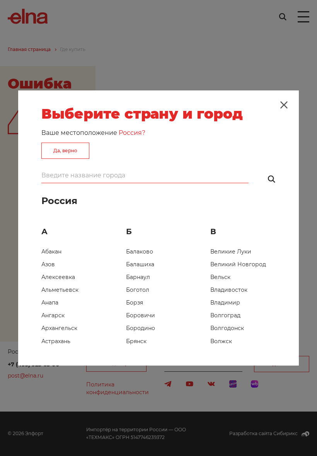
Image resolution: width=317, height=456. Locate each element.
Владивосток (228, 289)
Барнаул (138, 277)
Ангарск (53, 315)
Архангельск (59, 328)
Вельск (220, 277)
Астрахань (55, 341)
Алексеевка (58, 277)
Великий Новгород (238, 264)
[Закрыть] (283, 105)
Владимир (225, 302)
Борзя (134, 302)
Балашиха (140, 264)
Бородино (140, 328)
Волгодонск (227, 328)
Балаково (139, 251)
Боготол (137, 289)
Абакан (51, 251)
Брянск (136, 341)
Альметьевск (59, 289)
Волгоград (225, 315)
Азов (48, 264)
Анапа (49, 302)
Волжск (221, 341)
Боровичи (140, 315)
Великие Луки (230, 251)
